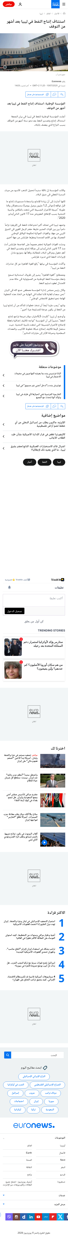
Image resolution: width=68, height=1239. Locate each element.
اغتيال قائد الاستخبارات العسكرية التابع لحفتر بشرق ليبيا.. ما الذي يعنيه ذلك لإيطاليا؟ (38, 448)
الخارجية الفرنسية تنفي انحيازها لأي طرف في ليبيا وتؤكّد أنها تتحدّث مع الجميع (38, 396)
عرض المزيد (59, 1205)
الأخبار (56, 13)
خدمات (62, 1196)
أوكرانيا (17, 1110)
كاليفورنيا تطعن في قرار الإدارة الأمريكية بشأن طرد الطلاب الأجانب (38, 436)
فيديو (62, 1175)
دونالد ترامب (50, 1093)
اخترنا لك (58, 748)
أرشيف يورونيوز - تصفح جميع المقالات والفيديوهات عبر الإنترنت (17, 1183)
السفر (63, 1168)
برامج (29, 1175)
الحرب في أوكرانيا (15, 1085)
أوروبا (62, 1146)
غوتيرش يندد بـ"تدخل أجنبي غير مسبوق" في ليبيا (38, 385)
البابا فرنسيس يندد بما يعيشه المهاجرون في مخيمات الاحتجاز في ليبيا (37, 375)
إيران (36, 1102)
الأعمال (62, 1153)
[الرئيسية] (64, 13)
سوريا (51, 1102)
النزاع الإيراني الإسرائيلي (34, 1077)
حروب (32, 1093)
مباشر (9, 4)
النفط (44, 462)
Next (62, 1160)
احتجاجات (19, 1102)
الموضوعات (60, 1138)
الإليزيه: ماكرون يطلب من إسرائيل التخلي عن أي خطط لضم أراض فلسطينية (40, 424)
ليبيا (41, 13)
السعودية (50, 1110)
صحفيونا (61, 1182)
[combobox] (34, 1055)
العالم (49, 13)
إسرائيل (15, 1093)
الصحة (29, 1160)
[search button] (7, 1055)
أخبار (29, 462)
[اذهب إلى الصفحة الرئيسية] (55, 4)
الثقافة (29, 1168)
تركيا (33, 1110)
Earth (29, 1153)
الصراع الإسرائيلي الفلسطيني (47, 1085)
